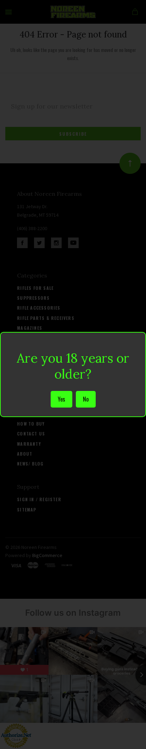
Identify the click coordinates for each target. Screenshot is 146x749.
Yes (61, 399)
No (86, 399)
